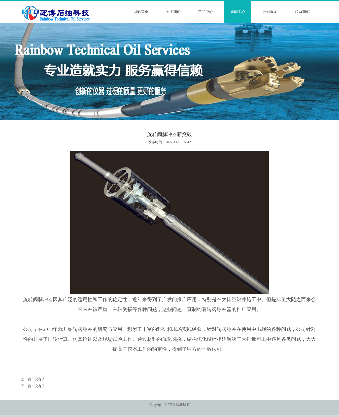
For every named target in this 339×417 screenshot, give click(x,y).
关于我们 (173, 12)
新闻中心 (237, 12)
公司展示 (270, 12)
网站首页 (141, 12)
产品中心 (205, 12)
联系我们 (302, 12)
